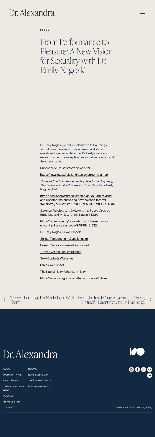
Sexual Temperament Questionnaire (64, 239)
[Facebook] (137, 369)
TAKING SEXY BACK (39, 380)
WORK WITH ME (12, 374)
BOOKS (32, 368)
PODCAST (9, 395)
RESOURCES (10, 380)
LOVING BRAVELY (38, 386)
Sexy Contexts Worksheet (57, 258)
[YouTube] (149, 369)
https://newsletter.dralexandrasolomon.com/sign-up (74, 174)
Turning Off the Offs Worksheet (60, 252)
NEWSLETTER (11, 401)
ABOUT (7, 368)
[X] (143, 369)
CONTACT (9, 407)
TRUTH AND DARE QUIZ (13, 388)
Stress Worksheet (52, 265)
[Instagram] (131, 369)
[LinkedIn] (149, 375)
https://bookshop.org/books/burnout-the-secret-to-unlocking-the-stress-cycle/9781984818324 (74, 223)
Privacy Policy (144, 407)
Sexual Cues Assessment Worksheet (64, 245)
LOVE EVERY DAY (38, 374)
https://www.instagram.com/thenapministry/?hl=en (73, 278)
